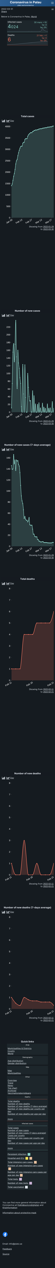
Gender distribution (17, 1063)
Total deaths (14, 1101)
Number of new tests (18, 1183)
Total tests (13, 1179)
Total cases (13, 1128)
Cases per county (16, 1135)
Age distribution (15, 1060)
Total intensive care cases (20, 1162)
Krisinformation (10, 1207)
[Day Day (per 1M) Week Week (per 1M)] (17, 120)
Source (6, 1254)
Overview (12, 1080)
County (11, 1051)
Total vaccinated (16, 1187)
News (10, 1085)
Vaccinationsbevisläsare (19, 1093)
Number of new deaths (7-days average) (27, 1106)
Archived (12, 1090)
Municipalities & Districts (19, 1048)
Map (10, 1070)
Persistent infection (17, 1154)
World (34, 16)
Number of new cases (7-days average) (27, 1133)
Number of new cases (18, 1130)
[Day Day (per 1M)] (16, 449)
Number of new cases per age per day (26, 1143)
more (10, 1119)
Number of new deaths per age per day (27, 1114)
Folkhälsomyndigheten (28, 1205)
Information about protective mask (19, 1212)
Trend (10, 1083)
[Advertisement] (34, 1265)
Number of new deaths (19, 1103)
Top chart (12, 1088)
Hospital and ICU (16, 1158)
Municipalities (14, 1073)
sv (53, 9)
